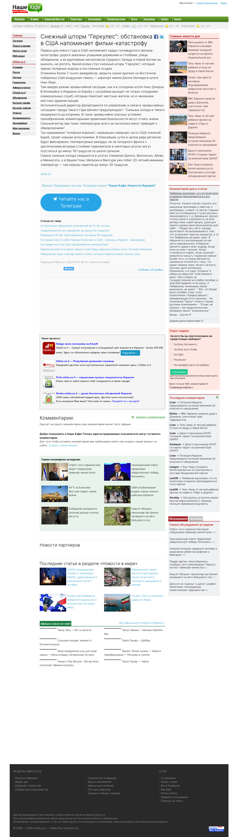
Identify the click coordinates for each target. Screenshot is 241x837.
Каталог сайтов (22, 108)
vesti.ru (46, 174)
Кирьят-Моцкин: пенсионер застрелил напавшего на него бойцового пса (194, 576)
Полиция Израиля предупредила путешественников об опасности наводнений (192, 405)
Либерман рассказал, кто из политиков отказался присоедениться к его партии (194, 196)
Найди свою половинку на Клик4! (77, 343)
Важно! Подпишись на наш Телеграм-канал (99, 185)
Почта (16, 72)
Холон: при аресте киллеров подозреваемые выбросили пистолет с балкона (202, 85)
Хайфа (125, 26)
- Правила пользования (173, 797)
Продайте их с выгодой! (125, 401)
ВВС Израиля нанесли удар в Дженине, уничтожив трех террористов (193, 416)
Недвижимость (22, 118)
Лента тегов (20, 50)
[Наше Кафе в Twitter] (162, 36)
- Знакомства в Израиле (101, 777)
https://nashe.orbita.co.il (89, 818)
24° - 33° (174, 26)
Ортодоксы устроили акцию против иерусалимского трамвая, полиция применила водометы (194, 500)
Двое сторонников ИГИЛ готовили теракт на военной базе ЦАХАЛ (202, 154)
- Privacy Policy (168, 793)
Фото (134, 19)
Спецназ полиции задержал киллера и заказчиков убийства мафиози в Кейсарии (193, 551)
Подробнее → (130, 352)
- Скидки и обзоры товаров (103, 793)
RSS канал (19, 56)
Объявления (20, 97)
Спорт (164, 19)
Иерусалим (157, 26)
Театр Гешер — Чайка (135, 661)
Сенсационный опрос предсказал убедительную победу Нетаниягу (190, 540)
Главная (18, 35)
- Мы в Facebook (169, 785)
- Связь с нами (168, 781)
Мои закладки (21, 128)
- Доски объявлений (98, 781)
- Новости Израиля (25, 777)
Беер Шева (188, 26)
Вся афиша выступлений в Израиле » (142, 622)
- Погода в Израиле (98, 789)
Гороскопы (19, 82)
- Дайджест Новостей (27, 785)
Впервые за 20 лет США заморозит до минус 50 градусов (77, 235)
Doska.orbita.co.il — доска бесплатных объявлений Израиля (94, 393)
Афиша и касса (22, 87)
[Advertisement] (102, 711)
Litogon (174, 466)
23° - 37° (205, 26)
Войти (224, 3)
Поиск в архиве (22, 45)
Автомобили (20, 123)
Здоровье (149, 19)
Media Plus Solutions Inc (64, 828)
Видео (16, 133)
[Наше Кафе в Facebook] (156, 36)
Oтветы (17, 112)
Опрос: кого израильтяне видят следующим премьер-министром (84, 468)
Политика (76, 19)
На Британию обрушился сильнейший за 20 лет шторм (75, 225)
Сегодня (18, 40)
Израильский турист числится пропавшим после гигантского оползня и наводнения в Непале (146, 577)
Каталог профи (21, 102)
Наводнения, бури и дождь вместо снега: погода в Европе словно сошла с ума (90, 253)
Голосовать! (179, 371)
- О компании (167, 777)
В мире (35, 19)
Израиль (19, 19)
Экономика (94, 19)
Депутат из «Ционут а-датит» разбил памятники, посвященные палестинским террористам (193, 586)
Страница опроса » (182, 387)
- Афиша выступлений (99, 785)
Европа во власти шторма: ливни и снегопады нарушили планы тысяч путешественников (96, 249)
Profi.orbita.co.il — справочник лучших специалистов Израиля (95, 377)
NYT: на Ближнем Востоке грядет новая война (82, 491)
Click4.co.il (19, 92)
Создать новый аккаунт (63, 445)
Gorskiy (174, 497)
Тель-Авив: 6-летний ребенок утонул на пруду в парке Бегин (201, 67)
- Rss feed (165, 789)
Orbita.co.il (19, 61)
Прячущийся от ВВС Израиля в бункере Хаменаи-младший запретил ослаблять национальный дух (200, 50)
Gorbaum (175, 444)
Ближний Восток (55, 19)
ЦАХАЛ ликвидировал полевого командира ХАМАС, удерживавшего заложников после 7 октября (82, 577)
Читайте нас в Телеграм (73, 202)
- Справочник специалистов (30, 789)
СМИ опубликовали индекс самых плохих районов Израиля (144, 491)
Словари (18, 67)
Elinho (173, 413)
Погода (85, 26)
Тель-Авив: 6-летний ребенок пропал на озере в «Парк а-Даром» (194, 491)
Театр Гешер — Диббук (136, 640)
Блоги (177, 19)
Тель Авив (98, 26)
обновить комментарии (150, 416)
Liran (173, 402)
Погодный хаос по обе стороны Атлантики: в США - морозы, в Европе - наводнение (93, 239)
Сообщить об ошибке (150, 269)
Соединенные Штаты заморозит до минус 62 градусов (75, 230)
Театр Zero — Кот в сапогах (75, 629)
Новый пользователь (207, 3)
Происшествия (116, 19)
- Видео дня (20, 781)
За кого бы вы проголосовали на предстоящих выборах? (191, 337)
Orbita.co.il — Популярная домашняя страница (85, 361)
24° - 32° (115, 26)
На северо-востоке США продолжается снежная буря (74, 244)
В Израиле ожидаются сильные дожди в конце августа (83, 512)
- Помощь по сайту (171, 800)
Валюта (55, 26)
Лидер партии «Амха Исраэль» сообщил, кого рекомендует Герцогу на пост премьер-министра (193, 564)
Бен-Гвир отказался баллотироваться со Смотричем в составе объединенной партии (191, 470)
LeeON (174, 478)
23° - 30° (143, 26)
